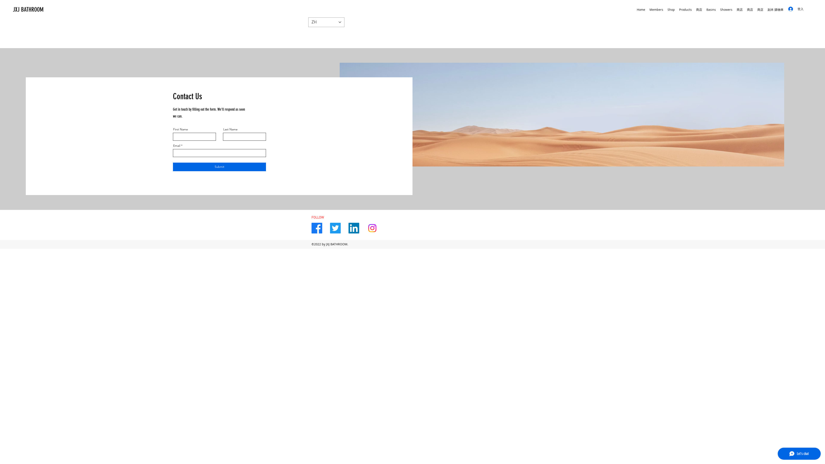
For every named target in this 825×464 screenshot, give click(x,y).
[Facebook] (317, 228)
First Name (180, 129)
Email (176, 145)
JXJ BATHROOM (28, 9)
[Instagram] (372, 228)
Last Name (230, 129)
